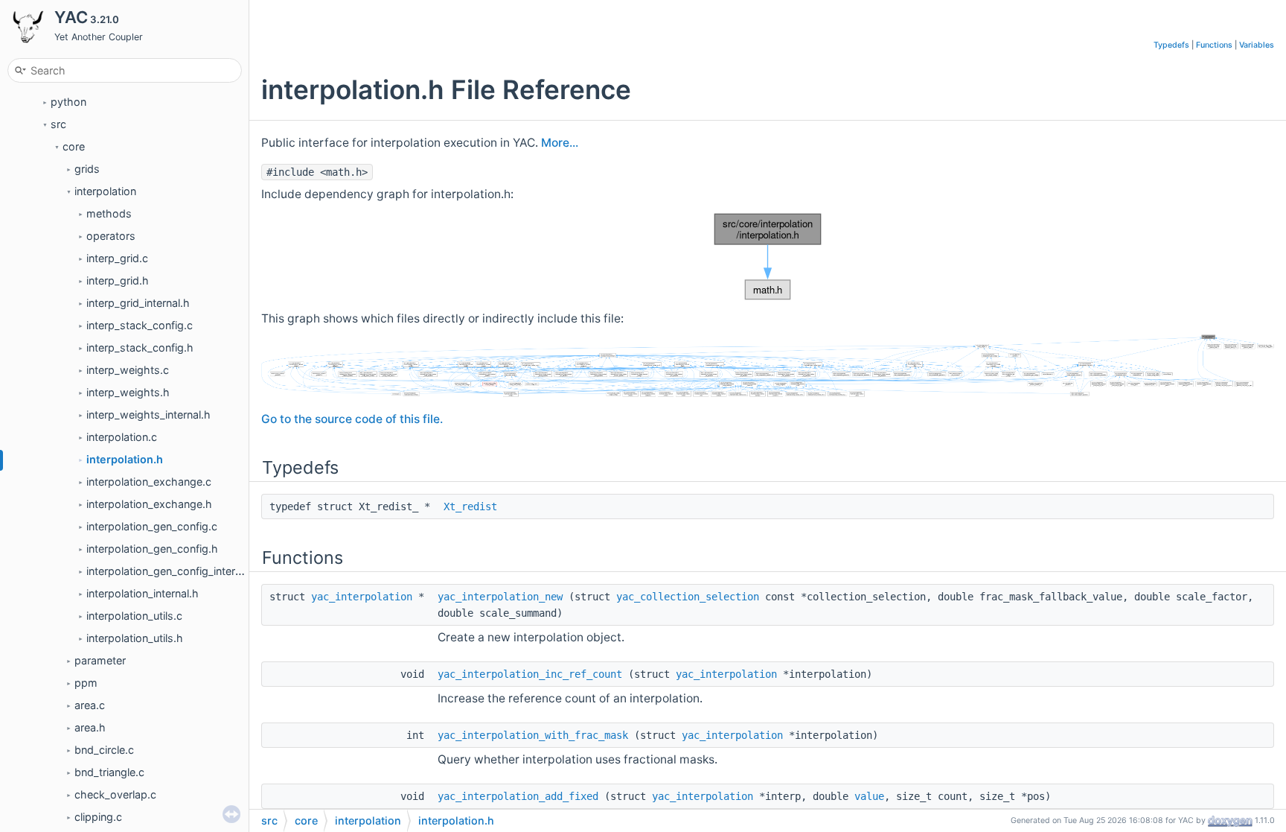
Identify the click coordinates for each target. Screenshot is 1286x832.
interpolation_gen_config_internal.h (172, 571)
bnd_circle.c (104, 749)
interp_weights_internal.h (148, 414)
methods (109, 213)
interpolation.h (124, 459)
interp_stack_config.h (139, 347)
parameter (100, 660)
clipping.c (98, 816)
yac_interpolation (361, 597)
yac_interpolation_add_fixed (518, 796)
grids (87, 168)
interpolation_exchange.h (149, 504)
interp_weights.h (128, 392)
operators (110, 235)
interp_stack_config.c (139, 325)
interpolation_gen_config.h (152, 548)
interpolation (105, 191)
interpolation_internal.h (142, 593)
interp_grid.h (117, 280)
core (74, 146)
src (58, 124)
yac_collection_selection (687, 597)
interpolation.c (121, 437)
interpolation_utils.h (134, 638)
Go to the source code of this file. (352, 419)
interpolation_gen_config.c (151, 526)
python (68, 101)
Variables (1256, 45)
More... (559, 143)
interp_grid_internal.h (138, 302)
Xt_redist (470, 506)
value (869, 796)
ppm (85, 682)
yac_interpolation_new (500, 597)
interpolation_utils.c (134, 615)
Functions (1214, 45)
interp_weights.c (127, 369)
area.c (89, 705)
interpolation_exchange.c (148, 481)
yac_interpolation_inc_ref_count (530, 674)
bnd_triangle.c (109, 772)
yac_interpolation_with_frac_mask (533, 735)
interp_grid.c (117, 258)
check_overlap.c (115, 794)
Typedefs (1171, 45)
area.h (90, 727)
